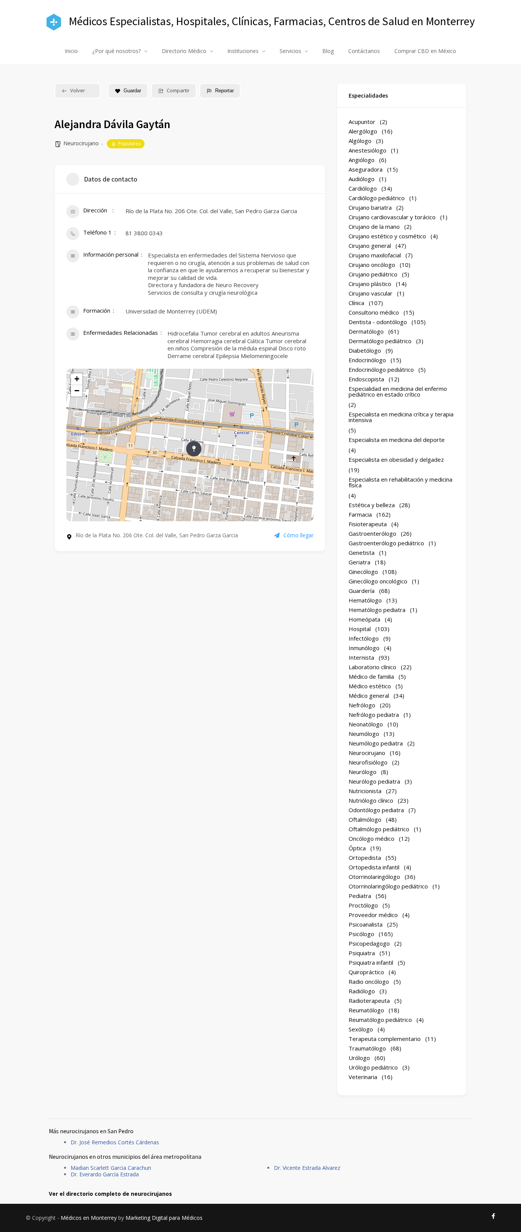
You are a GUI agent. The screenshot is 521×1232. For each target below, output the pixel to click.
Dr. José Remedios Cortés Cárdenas (115, 1142)
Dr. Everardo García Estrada (105, 1174)
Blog (328, 51)
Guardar (132, 90)
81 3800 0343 (144, 233)
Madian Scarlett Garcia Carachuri (111, 1167)
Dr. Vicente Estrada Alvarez (307, 1167)
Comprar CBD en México (425, 51)
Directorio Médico (184, 51)
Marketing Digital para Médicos (164, 1217)
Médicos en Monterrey (89, 1217)
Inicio (71, 51)
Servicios (290, 51)
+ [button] (76, 379)
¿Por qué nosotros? (116, 51)
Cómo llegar (298, 535)
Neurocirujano (81, 143)
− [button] (76, 390)
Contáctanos (364, 51)
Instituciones (243, 51)
